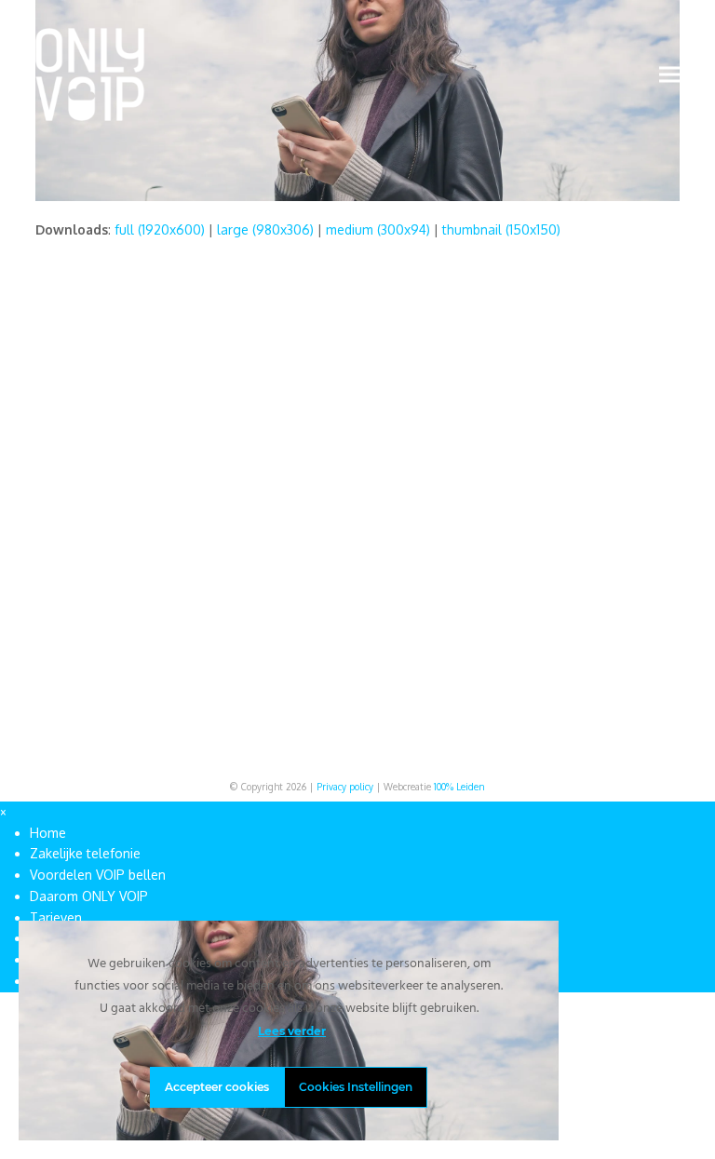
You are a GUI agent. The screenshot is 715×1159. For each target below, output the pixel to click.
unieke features (351, 579)
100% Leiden (459, 786)
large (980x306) (265, 229)
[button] (669, 74)
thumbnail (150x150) (501, 229)
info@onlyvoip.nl (623, 453)
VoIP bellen (503, 473)
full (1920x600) (160, 229)
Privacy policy (345, 786)
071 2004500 (613, 473)
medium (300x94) (378, 229)
